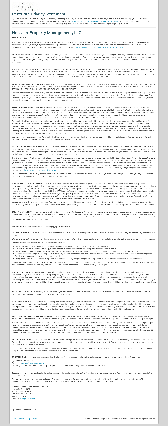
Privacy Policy (24, 418)
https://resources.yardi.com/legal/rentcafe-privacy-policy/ (94, 21)
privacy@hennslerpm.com (33, 363)
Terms (34, 418)
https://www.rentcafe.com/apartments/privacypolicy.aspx (99, 47)
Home (15, 418)
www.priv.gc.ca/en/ (27, 398)
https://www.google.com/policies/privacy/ (41, 170)
